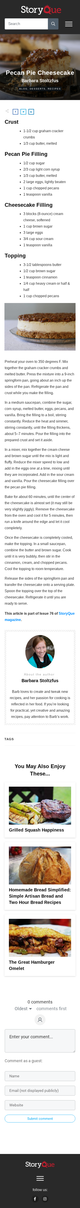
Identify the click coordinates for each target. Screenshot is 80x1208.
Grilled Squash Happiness (36, 830)
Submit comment (40, 1119)
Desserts (38, 89)
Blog (23, 89)
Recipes (54, 89)
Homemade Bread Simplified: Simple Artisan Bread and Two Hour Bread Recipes (40, 896)
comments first (51, 1008)
